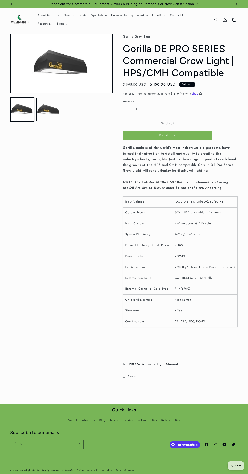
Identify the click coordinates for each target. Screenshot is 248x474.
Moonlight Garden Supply (35, 470)
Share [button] (131, 376)
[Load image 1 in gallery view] (22, 109)
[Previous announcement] (11, 4)
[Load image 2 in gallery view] (48, 109)
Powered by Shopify (61, 470)
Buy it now (167, 135)
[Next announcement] (236, 4)
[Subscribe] (78, 444)
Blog (102, 420)
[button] (64, 15)
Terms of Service (121, 420)
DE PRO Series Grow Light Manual (150, 364)
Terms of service (125, 470)
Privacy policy (104, 470)
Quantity (128, 101)
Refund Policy (147, 420)
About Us (88, 420)
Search (73, 420)
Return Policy (170, 420)
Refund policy (85, 470)
